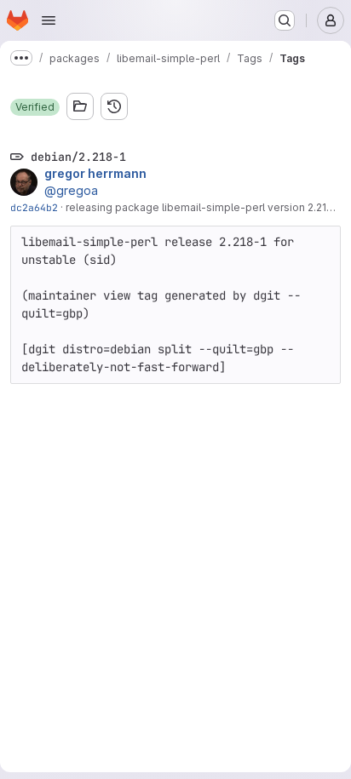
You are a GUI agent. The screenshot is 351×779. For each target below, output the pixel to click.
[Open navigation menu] (48, 20)
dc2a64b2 (34, 207)
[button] (35, 107)
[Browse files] (80, 106)
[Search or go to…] (284, 20)
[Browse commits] (114, 106)
